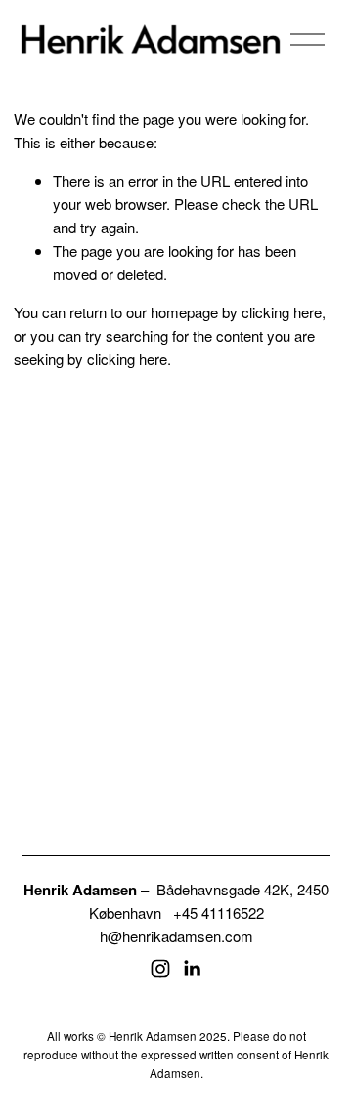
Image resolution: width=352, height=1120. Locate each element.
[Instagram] (160, 968)
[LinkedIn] (191, 968)
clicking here (282, 312)
